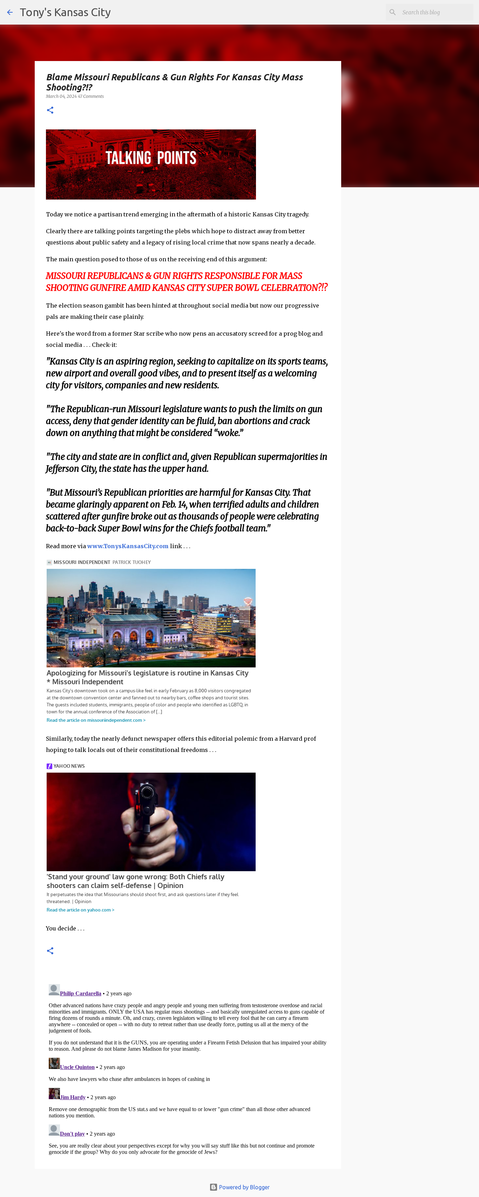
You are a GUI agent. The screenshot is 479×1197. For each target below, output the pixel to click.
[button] (50, 110)
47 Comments (91, 96)
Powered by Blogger (244, 1187)
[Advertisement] (398, 314)
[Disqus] (188, 1069)
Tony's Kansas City (65, 12)
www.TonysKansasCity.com (128, 546)
